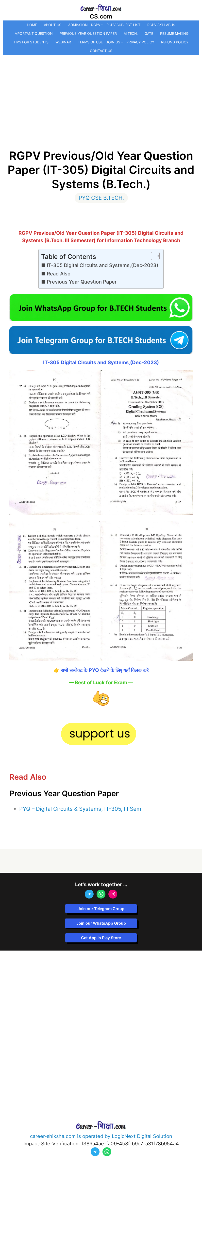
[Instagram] (112, 894)
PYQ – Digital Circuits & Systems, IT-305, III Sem (80, 809)
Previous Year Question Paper (82, 282)
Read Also (58, 274)
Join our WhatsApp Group (101, 923)
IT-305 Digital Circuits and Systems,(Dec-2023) (102, 265)
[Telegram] (89, 894)
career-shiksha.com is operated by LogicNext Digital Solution (101, 1136)
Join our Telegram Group (101, 908)
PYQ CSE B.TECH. (101, 198)
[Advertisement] (101, 91)
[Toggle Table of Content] (152, 256)
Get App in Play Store (101, 937)
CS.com (101, 16)
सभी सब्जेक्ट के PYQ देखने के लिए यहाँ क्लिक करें (105, 670)
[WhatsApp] (101, 894)
